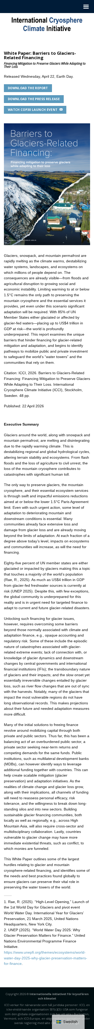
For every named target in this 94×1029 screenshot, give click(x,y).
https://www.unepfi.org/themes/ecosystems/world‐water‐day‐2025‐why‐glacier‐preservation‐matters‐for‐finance (45, 958)
